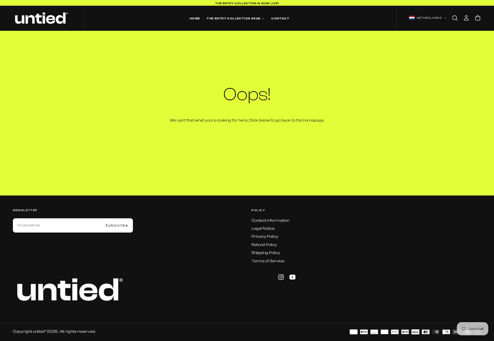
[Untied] (70, 289)
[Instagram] (281, 277)
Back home (247, 139)
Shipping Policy (266, 253)
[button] (454, 18)
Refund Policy (264, 245)
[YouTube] (292, 277)
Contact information (270, 220)
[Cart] (477, 18)
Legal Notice (263, 228)
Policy (258, 210)
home (195, 18)
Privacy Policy (265, 236)
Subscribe (116, 225)
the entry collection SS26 (233, 18)
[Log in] (466, 18)
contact (280, 18)
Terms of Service (268, 261)
